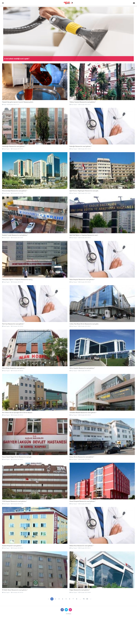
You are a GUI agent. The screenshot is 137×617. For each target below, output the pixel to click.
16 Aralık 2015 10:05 (85, 193)
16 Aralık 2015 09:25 (17, 459)
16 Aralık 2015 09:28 (85, 415)
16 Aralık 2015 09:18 (85, 503)
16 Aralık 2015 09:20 (17, 503)
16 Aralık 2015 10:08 (17, 193)
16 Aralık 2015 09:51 (17, 282)
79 (83, 599)
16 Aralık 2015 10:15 (85, 104)
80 (87, 599)
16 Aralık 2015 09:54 (85, 237)
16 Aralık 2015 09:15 (17, 548)
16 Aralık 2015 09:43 (85, 326)
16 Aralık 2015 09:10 (17, 592)
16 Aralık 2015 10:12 (17, 148)
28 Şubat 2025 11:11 (13, 104)
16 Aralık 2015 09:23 (85, 459)
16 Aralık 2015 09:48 (85, 282)
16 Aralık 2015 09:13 (85, 548)
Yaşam (5, 104)
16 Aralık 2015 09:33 (85, 370)
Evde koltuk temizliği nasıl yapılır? (16, 59)
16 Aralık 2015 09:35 (17, 370)
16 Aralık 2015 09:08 (85, 592)
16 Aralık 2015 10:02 (17, 237)
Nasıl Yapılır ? (74, 104)
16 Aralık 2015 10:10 (85, 148)
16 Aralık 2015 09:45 (17, 326)
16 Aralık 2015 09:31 (17, 415)
